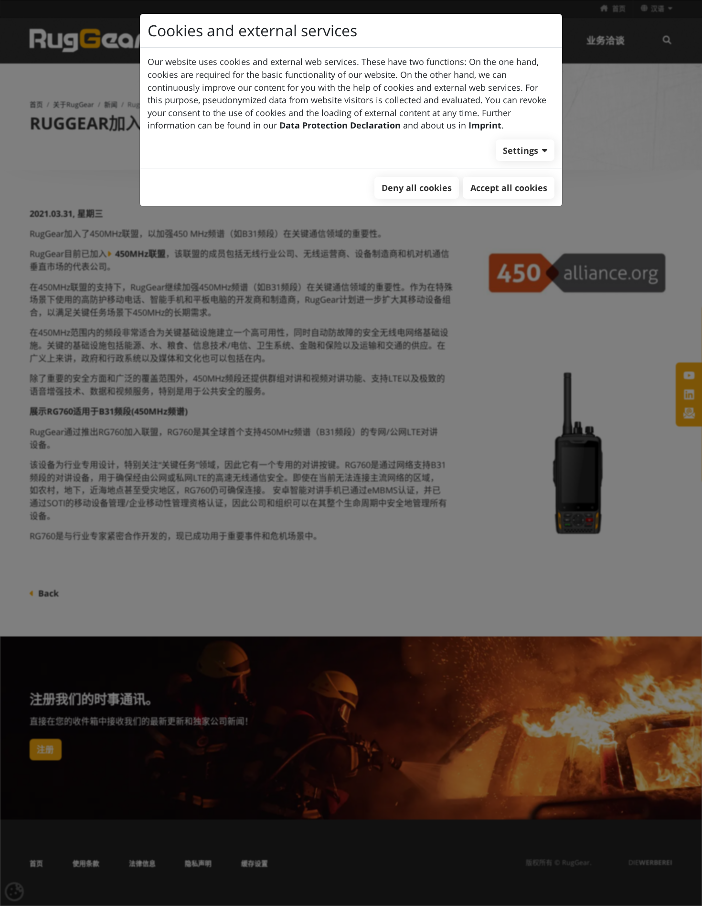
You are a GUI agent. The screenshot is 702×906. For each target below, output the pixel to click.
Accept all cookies (508, 187)
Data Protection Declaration (340, 125)
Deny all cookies (417, 187)
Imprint (484, 125)
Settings (520, 150)
